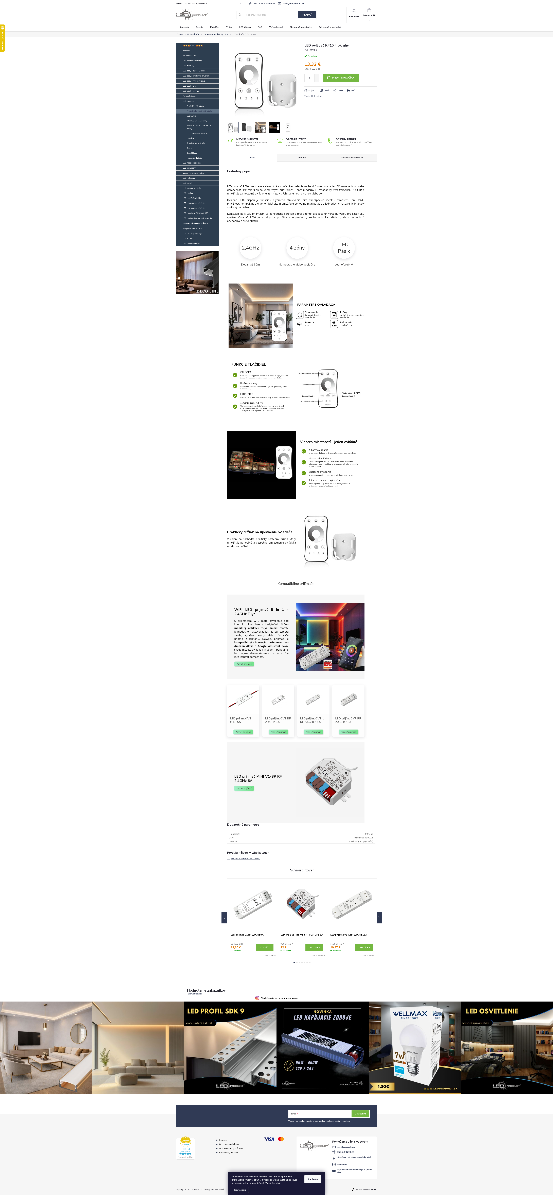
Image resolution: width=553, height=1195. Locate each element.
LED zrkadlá (188, 238)
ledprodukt (342, 1164)
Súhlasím (313, 1179)
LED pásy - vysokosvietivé (194, 81)
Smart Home (192, 153)
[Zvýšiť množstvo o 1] (316, 76)
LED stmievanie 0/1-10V (197, 133)
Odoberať (360, 1113)
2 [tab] (297, 962)
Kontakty (179, 3)
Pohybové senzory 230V (193, 228)
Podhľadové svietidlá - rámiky (195, 223)
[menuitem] (184, 27)
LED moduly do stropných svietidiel (197, 218)
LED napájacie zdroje (192, 163)
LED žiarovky (188, 66)
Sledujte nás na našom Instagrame (279, 998)
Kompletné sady (189, 96)
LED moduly (188, 193)
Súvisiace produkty (350, 158)
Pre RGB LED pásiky (195, 106)
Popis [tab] (252, 158)
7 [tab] (309, 962)
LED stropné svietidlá (192, 188)
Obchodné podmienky (197, 3)
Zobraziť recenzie (195, 994)
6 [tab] (307, 962)
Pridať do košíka (343, 77)
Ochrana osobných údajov (231, 1148)
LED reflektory (189, 178)
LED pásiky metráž (191, 91)
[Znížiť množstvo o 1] (316, 80)
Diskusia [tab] (302, 158)
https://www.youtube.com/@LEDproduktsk (354, 1170)
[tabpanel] (252, 917)
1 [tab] (294, 962)
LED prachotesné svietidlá (193, 208)
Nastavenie (240, 1190)
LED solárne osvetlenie (192, 60)
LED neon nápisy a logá (192, 233)
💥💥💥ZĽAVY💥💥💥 (193, 45)
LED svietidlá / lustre (191, 243)
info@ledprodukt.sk (346, 1147)
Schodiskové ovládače (196, 143)
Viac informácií (272, 1183)
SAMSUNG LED (190, 55)
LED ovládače (188, 101)
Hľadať (307, 14)
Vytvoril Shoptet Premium (366, 1189)
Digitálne (190, 138)
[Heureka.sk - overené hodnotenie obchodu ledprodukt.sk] (185, 1148)
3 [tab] (299, 962)
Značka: (313, 96)
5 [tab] (304, 962)
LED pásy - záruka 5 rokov (194, 71)
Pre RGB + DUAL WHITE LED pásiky (199, 127)
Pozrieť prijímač (244, 664)
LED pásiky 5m (189, 86)
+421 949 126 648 (345, 1152)
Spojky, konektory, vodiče (193, 173)
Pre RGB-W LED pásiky (197, 121)
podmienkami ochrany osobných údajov (332, 1121)
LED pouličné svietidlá (192, 198)
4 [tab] (302, 962)
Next (379, 917)
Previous (224, 917)
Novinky (186, 50)
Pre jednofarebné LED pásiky (199, 111)
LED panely (188, 183)
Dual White (191, 116)
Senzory (190, 148)
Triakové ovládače (194, 158)
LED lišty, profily (189, 168)
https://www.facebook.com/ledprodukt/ (354, 1158)
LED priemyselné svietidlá (193, 203)
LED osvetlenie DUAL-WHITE (195, 213)
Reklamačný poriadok (228, 1152)
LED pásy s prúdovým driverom (196, 76)
